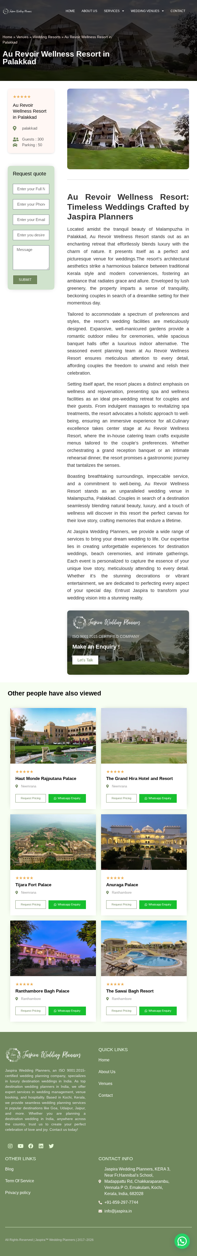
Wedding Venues (145, 11)
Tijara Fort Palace (33, 884)
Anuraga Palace (122, 884)
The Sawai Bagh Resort (130, 991)
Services (112, 11)
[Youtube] (20, 1146)
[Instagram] (10, 1146)
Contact (178, 11)
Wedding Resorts (47, 37)
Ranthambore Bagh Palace (42, 991)
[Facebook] (31, 1146)
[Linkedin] (41, 1146)
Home (70, 11)
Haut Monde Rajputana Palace (45, 778)
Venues (22, 37)
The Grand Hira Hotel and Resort (139, 778)
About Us (89, 11)
